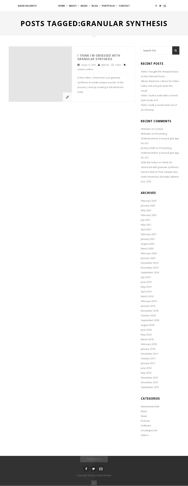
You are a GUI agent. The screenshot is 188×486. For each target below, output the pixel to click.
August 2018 (147, 325)
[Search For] (175, 50)
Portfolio (108, 5)
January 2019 (148, 306)
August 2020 (147, 243)
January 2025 (148, 205)
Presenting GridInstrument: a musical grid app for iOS (160, 138)
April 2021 (146, 229)
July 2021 (145, 219)
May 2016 (146, 372)
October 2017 (148, 358)
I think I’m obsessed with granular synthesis (98, 57)
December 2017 (149, 353)
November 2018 (149, 310)
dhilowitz (146, 129)
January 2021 (148, 239)
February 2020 (149, 253)
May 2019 (146, 286)
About (73, 5)
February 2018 (149, 344)
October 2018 (148, 315)
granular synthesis (85, 69)
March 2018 (147, 339)
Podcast (145, 420)
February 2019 (149, 301)
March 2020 (147, 248)
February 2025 (149, 200)
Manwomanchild (150, 406)
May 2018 (146, 334)
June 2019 (146, 282)
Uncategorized (149, 430)
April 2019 (146, 291)
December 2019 (149, 263)
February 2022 (149, 215)
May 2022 (146, 210)
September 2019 (150, 272)
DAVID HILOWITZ (27, 5)
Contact (124, 5)
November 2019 (149, 267)
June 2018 (146, 329)
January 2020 (148, 258)
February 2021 (149, 234)
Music (84, 5)
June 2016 (146, 368)
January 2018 (148, 349)
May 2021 (146, 224)
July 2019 (145, 277)
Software (146, 425)
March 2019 (147, 296)
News (144, 416)
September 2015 (150, 387)
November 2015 (149, 382)
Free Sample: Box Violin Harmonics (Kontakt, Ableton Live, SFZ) (160, 176)
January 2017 (148, 363)
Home (61, 5)
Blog (95, 5)
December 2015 (149, 377)
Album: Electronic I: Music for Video (160, 81)
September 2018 (150, 320)
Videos (118, 64)
